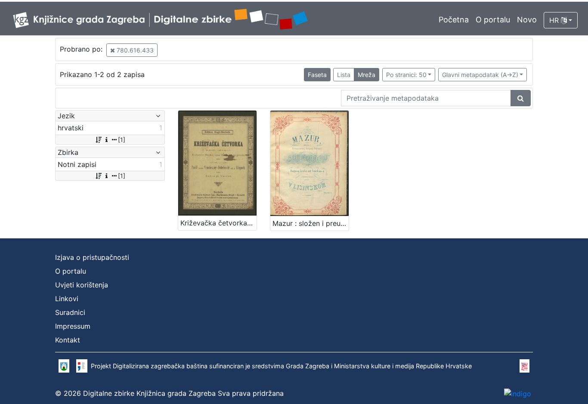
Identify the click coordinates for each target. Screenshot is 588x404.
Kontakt (67, 340)
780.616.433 (134, 50)
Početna (454, 19)
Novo (527, 19)
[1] (121, 139)
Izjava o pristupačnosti (92, 257)
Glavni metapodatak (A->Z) (480, 74)
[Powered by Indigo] (517, 393)
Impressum (72, 326)
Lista (343, 74)
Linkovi (66, 298)
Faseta (317, 74)
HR (555, 20)
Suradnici (70, 312)
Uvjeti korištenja (81, 285)
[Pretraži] (521, 98)
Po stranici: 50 (406, 74)
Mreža (366, 74)
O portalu (493, 19)
